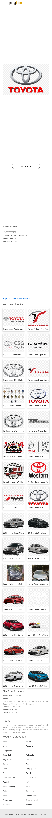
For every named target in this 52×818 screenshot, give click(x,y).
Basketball (7, 755)
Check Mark (31, 777)
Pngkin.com (7, 800)
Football (6, 782)
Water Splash (31, 795)
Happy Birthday (9, 786)
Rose (5, 773)
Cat (27, 750)
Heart (5, 741)
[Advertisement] (26, 38)
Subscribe (30, 755)
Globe (5, 791)
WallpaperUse (31, 768)
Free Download (26, 166)
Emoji (28, 773)
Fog (27, 764)
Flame (28, 741)
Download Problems (21, 298)
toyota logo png (10, 231)
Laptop (29, 759)
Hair (27, 782)
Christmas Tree (9, 777)
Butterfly (29, 746)
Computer (30, 791)
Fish (28, 786)
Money (29, 804)
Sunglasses (7, 750)
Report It (6, 298)
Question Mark (32, 800)
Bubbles (6, 764)
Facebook (7, 804)
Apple (5, 746)
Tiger (5, 768)
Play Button (7, 759)
